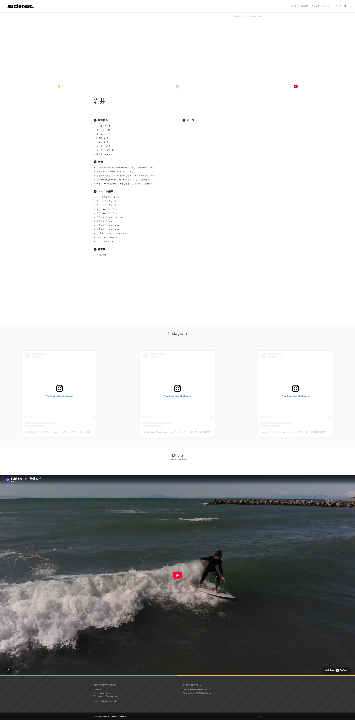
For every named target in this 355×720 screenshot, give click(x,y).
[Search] (345, 6)
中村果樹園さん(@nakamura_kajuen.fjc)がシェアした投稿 (167, 432)
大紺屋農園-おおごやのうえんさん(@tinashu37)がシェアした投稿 (53, 432)
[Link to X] (259, 716)
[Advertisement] (221, 199)
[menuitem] (293, 6)
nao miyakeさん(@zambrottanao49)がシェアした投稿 (284, 432)
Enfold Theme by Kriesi (118, 716)
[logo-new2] (20, 6)
